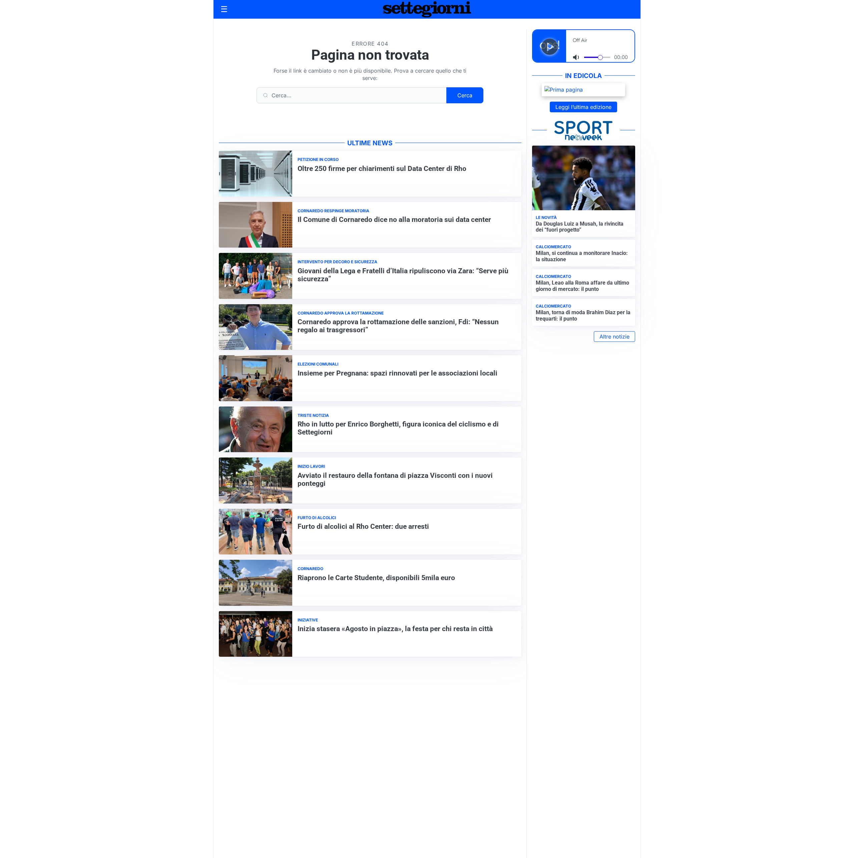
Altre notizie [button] (614, 336)
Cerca (464, 95)
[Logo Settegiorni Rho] (427, 9)
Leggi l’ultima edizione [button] (583, 107)
